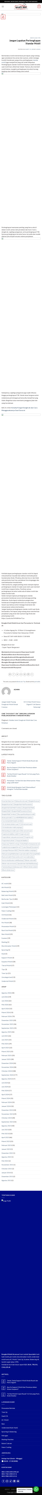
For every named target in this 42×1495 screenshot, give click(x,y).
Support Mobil (7, 958)
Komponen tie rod (34, 844)
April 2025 (5, 1048)
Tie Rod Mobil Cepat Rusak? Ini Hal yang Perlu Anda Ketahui (23, 775)
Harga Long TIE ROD (8, 844)
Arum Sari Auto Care (8, 801)
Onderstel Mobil (7, 919)
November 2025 (7, 1024)
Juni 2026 (5, 1001)
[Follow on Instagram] (7, 1481)
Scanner (4, 938)
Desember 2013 (7, 1176)
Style (3, 954)
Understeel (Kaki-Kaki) (10, 1428)
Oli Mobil (5, 915)
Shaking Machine (7, 1439)
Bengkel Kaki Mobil (28, 808)
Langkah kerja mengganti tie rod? (11, 847)
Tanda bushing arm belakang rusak (12, 867)
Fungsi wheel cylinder (8, 840)
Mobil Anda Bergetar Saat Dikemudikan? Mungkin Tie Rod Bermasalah (21, 788)
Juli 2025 (5, 1036)
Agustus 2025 (6, 1032)
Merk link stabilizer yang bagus (27, 850)
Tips (3, 969)
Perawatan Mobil (8, 926)
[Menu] (3, 6)
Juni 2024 (5, 1087)
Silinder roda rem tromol (9, 863)
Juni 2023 (5, 1130)
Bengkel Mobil (6, 811)
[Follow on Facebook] (3, 1481)
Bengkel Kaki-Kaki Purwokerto (23, 804)
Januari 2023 (6, 1149)
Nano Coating (6, 911)
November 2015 (7, 1165)
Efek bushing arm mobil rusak (10, 831)
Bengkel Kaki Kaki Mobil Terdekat (11, 808)
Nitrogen (5, 1436)
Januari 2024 (6, 1106)
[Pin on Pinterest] (24, 674)
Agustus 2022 (6, 1157)
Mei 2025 (5, 1044)
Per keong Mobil (34, 854)
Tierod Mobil (6, 965)
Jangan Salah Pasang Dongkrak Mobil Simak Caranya (10, 704)
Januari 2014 (6, 1173)
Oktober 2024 (7, 1071)
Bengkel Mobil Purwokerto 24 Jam (21, 811)
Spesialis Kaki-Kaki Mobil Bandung (27, 863)
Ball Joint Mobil (7, 895)
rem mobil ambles (29, 857)
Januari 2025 (6, 1059)
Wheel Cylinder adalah (30, 867)
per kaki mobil (25, 854)
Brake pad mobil (6, 817)
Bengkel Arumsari (34, 801)
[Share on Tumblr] (32, 674)
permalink (37, 681)
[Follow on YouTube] (18, 1481)
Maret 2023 (6, 1141)
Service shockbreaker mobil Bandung (12, 860)
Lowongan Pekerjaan (9, 907)
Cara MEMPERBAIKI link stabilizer (23, 817)
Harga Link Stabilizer (22, 840)
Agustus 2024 (6, 1079)
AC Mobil (5, 1420)
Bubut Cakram (7, 1443)
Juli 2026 (5, 997)
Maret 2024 (6, 1098)
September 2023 (7, 1122)
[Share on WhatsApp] (10, 674)
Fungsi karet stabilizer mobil (10, 834)
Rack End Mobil (7, 930)
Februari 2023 (6, 1145)
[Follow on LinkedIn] (14, 1481)
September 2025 (7, 1028)
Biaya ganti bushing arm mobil (26, 814)
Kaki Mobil (5, 903)
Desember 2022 (7, 1153)
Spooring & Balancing (9, 1432)
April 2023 (5, 1137)
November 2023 (7, 1114)
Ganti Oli (5, 1416)
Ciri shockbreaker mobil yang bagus (12, 827)
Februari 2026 (6, 1016)
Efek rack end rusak (26, 831)
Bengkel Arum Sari (7, 804)
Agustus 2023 (6, 1126)
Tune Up (4, 973)
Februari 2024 (6, 1102)
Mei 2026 (5, 1005)
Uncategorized (7, 977)
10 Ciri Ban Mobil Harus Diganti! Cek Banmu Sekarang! (31, 704)
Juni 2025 (5, 1040)
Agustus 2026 (6, 993)
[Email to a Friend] (21, 674)
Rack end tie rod (17, 857)
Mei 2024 (5, 1090)
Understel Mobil (7, 981)
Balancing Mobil (7, 891)
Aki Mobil (5, 887)
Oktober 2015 (7, 1169)
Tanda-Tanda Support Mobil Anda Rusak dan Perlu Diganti (22, 762)
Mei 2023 (5, 1133)
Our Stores (15, 1489)
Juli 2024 (5, 1083)
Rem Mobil (5, 934)
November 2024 (7, 1067)
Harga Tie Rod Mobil (22, 844)
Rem (3, 1424)
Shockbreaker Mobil (9, 946)
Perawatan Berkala (8, 1408)
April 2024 (5, 1094)
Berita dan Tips (7, 899)
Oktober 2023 (7, 1118)
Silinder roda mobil (30, 860)
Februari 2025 (6, 1055)
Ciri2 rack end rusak (26, 824)
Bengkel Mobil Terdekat (9, 814)
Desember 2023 (7, 1110)
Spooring (5, 950)
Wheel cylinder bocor (8, 870)
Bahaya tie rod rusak (21, 801)
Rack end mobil (6, 857)
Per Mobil (5, 922)
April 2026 (5, 1008)
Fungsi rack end (24, 834)
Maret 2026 (6, 1012)
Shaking (4, 942)
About (7, 1489)
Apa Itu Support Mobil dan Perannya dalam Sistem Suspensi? (22, 768)
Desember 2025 (7, 1020)
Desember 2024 (7, 1063)
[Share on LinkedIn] (28, 674)
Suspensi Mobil (7, 962)
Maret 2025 (6, 1051)
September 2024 (7, 1075)
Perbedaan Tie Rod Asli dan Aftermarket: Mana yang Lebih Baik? (23, 781)
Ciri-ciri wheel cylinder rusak (10, 824)
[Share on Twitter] (17, 674)
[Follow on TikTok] (10, 1481)
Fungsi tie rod (29, 837)
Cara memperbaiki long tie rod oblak (12, 821)
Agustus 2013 (6, 1180)
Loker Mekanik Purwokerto (30, 847)
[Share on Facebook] (13, 674)
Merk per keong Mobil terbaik (10, 854)
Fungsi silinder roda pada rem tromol (12, 837)
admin (38, 49)
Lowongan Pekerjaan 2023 (9, 850)
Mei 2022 (5, 1161)
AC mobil (5, 883)
